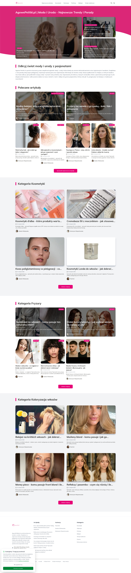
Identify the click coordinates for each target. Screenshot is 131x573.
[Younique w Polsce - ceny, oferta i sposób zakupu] (78, 135)
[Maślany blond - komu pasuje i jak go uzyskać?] (91, 419)
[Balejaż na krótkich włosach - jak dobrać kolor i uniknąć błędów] (39, 419)
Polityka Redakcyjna (56, 561)
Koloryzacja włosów (82, 542)
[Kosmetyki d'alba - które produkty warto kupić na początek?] (39, 204)
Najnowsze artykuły (47, 3)
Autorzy (58, 522)
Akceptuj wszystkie (18, 568)
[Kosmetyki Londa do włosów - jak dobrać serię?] (91, 251)
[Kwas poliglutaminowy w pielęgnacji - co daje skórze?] (39, 251)
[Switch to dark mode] (114, 3)
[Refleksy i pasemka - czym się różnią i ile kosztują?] (91, 467)
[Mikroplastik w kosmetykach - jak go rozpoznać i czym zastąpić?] (53, 135)
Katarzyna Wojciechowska (76, 231)
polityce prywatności (24, 561)
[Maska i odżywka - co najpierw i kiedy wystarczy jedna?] (27, 351)
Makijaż (80, 3)
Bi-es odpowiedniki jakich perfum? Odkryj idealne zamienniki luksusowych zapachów (44, 527)
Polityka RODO (47, 561)
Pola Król (72, 118)
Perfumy (73, 3)
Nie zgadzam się (18, 564)
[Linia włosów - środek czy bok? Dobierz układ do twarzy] (103, 135)
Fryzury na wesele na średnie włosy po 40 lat (36, 50)
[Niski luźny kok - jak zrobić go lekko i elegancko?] (27, 135)
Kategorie (80, 522)
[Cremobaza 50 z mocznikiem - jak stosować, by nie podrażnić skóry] (91, 204)
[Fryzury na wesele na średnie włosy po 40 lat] (48, 38)
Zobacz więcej (65, 287)
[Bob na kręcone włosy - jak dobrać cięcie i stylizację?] (53, 351)
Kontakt (40, 561)
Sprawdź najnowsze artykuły (65, 170)
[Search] (111, 3)
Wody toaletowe (89, 3)
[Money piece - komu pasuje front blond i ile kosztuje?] (39, 467)
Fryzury (79, 539)
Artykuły (36, 522)
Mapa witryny (66, 561)
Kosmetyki (58, 3)
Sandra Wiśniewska (24, 118)
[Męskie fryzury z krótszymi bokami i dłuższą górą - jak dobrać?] (78, 351)
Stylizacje (66, 3)
